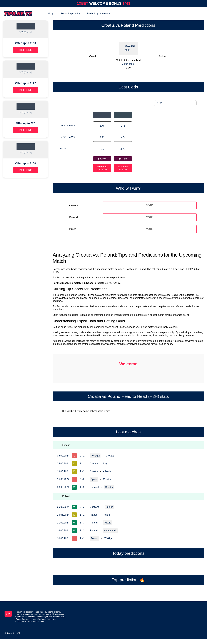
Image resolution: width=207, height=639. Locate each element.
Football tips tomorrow (98, 13)
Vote (149, 205)
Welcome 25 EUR (123, 168)
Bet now (102, 158)
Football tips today (70, 13)
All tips (51, 13)
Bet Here (25, 50)
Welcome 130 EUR (102, 168)
